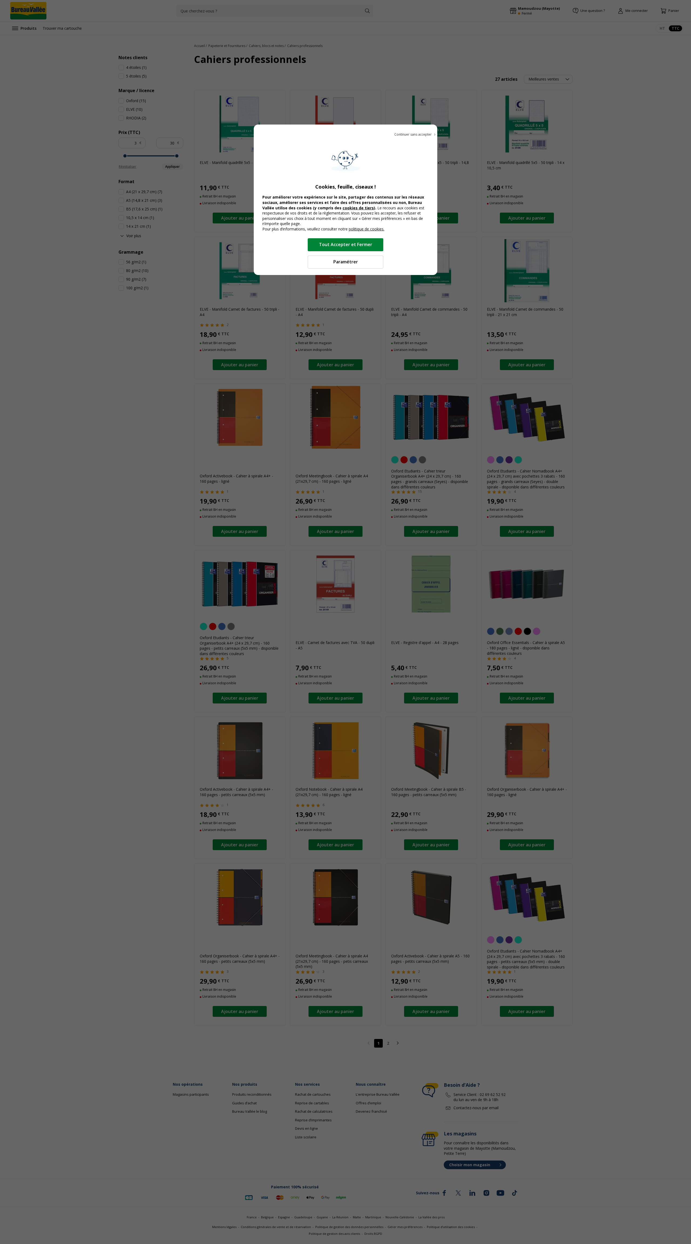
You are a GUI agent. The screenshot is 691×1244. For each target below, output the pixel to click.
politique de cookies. (366, 229)
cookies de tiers (358, 207)
